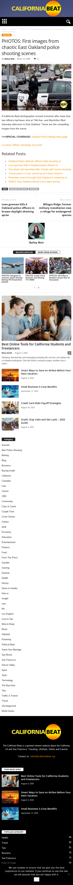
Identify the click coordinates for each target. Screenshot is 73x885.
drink (4, 527)
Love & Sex (7, 619)
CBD (4, 496)
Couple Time (8, 511)
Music (5, 629)
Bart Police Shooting (12, 450)
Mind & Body (8, 624)
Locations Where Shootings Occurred (22, 145)
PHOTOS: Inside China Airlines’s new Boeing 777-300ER (35, 277)
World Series (8, 711)
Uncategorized (9, 706)
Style (4, 675)
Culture (5, 521)
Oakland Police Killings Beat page (50, 136)
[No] (68, 874)
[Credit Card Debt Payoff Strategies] (10, 407)
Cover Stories (8, 516)
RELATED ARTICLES (24, 252)
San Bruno (7, 654)
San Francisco (9, 660)
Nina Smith (7, 353)
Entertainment (8, 542)
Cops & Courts (9, 506)
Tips (4, 690)
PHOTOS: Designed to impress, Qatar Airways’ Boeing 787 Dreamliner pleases (12, 278)
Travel (5, 701)
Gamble (5, 562)
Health (5, 578)
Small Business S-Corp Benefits (39, 386)
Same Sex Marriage (11, 649)
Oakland (13, 29)
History (5, 583)
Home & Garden (9, 588)
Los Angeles (8, 614)
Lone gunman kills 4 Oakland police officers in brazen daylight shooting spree (18, 210)
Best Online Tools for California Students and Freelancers (36, 346)
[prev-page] (34, 287)
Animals (6, 445)
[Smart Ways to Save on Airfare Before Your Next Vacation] (10, 375)
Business (6, 465)
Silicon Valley (8, 665)
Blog (4, 460)
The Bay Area (8, 685)
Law (4, 603)
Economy (6, 532)
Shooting (34, 189)
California (6, 475)
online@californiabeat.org (42, 756)
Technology (7, 680)
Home (4, 29)
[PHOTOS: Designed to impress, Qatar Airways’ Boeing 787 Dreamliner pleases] (13, 265)
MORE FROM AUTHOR (48, 252)
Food (4, 552)
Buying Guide (8, 470)
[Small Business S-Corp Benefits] (10, 391)
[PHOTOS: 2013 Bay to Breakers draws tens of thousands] (60, 265)
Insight (5, 598)
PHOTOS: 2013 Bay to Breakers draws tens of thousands (59, 277)
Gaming (5, 568)
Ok (36, 879)
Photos (24, 189)
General (5, 573)
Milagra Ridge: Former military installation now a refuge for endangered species (55, 210)
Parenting (6, 639)
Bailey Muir (9, 58)
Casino (5, 491)
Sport (4, 670)
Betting (5, 455)
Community (7, 501)
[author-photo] (36, 231)
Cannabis (6, 481)
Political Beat (8, 644)
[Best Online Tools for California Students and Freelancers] (36, 318)
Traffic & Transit (10, 695)
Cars (4, 486)
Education (7, 537)
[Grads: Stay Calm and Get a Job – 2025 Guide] (10, 424)
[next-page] (38, 287)
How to (5, 593)
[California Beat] (36, 8)
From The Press (10, 557)
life (3, 608)
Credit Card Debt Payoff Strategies (41, 403)
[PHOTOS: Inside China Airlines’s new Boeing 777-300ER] (36, 265)
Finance (6, 547)
